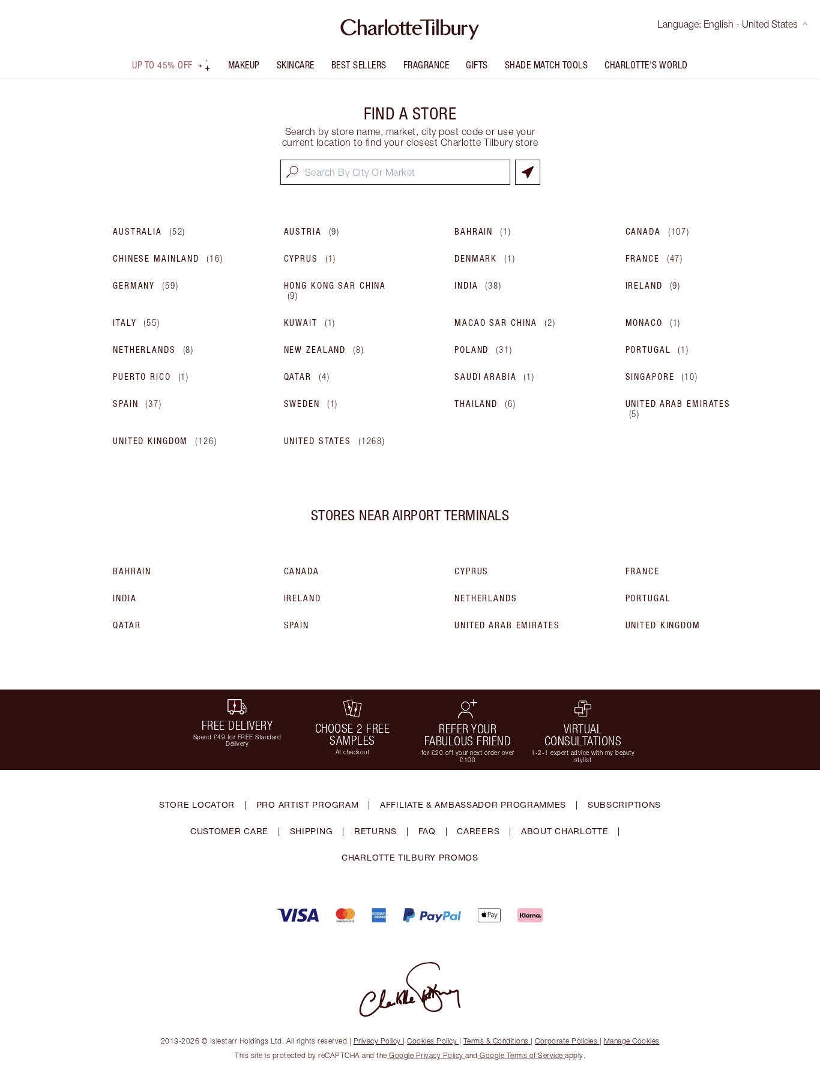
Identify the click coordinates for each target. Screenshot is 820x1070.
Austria (312, 231)
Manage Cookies (632, 1040)
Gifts (477, 64)
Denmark (485, 258)
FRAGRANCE (426, 64)
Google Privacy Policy (426, 1055)
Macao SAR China (505, 323)
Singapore (662, 377)
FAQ (427, 831)
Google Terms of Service (521, 1055)
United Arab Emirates (678, 409)
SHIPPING (311, 831)
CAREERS (478, 831)
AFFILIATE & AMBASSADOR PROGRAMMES (473, 804)
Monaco (653, 323)
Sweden (311, 404)
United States (335, 441)
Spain (137, 404)
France (655, 258)
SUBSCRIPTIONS (624, 804)
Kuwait (310, 323)
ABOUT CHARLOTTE (565, 831)
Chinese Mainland (168, 258)
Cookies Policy (432, 1040)
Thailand (485, 404)
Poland (483, 350)
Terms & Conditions (496, 1040)
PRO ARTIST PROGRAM (307, 804)
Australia (149, 231)
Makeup (244, 64)
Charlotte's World (646, 64)
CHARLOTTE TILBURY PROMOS (410, 857)
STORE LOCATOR (197, 804)
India (478, 285)
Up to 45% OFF (162, 64)
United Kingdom (165, 441)
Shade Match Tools (546, 64)
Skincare (296, 64)
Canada (658, 231)
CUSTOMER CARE (229, 831)
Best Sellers (359, 64)
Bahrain (482, 231)
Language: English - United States (727, 24)
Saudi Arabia (494, 377)
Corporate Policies (566, 1040)
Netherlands (153, 350)
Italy (136, 323)
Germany (146, 285)
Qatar (307, 377)
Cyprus (310, 258)
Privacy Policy (377, 1040)
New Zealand (324, 350)
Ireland (653, 285)
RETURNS (375, 831)
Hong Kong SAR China (335, 291)
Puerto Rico (151, 377)
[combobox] (395, 172)
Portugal (658, 350)
